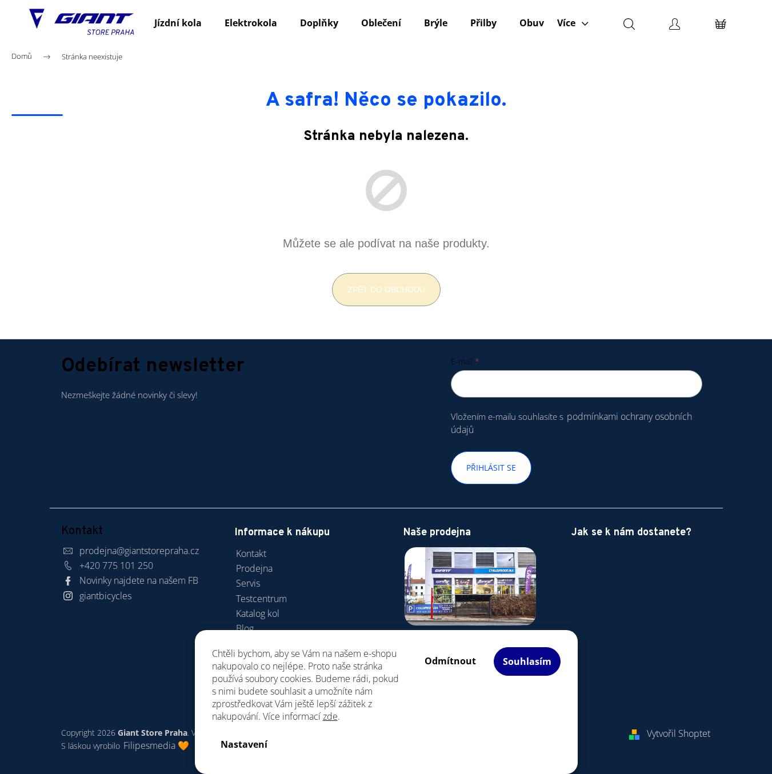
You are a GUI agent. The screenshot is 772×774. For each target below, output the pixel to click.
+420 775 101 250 (116, 565)
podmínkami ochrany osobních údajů (571, 423)
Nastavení (244, 744)
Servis (248, 583)
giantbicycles (105, 595)
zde (330, 716)
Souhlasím (527, 661)
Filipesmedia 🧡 (156, 745)
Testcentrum (261, 598)
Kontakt (251, 553)
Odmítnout (450, 661)
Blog (245, 628)
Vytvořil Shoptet (678, 733)
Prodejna (254, 568)
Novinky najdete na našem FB (138, 580)
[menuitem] (178, 23)
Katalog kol (257, 613)
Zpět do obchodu (386, 289)
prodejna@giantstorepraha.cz (139, 550)
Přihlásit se (491, 467)
